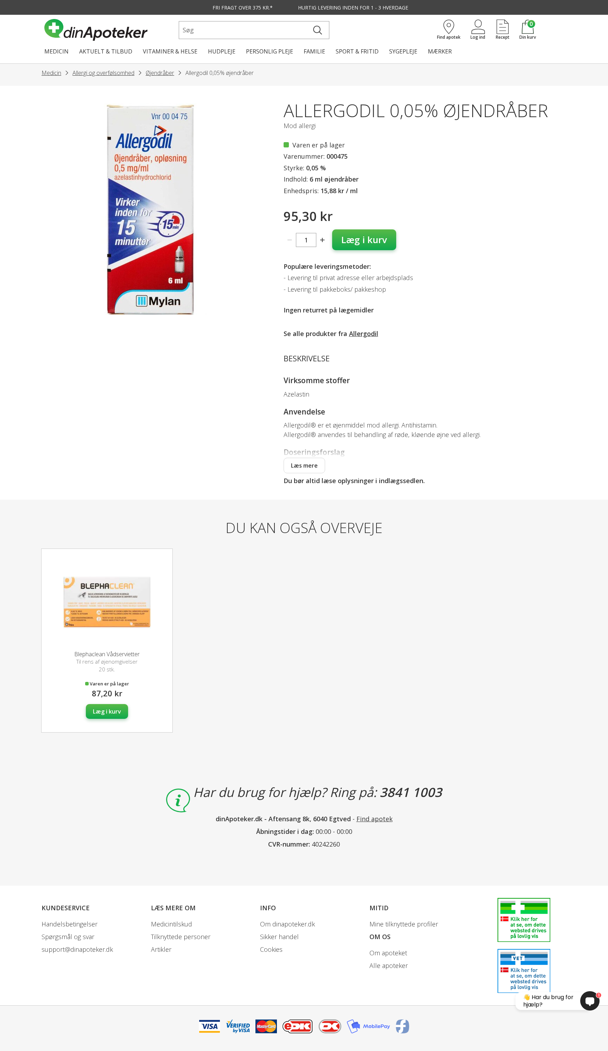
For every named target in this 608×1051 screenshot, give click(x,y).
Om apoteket (388, 953)
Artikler (161, 949)
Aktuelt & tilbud (105, 51)
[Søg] (317, 30)
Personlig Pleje (269, 51)
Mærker (440, 51)
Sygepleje (403, 51)
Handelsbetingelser (69, 924)
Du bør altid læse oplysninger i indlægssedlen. (354, 480)
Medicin (56, 51)
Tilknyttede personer (180, 936)
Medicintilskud (171, 924)
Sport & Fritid (357, 51)
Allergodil (363, 333)
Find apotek (374, 819)
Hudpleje (221, 51)
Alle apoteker (388, 965)
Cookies (271, 949)
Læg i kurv (364, 239)
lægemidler (356, 310)
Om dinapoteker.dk (287, 924)
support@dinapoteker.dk (77, 949)
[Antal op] (322, 240)
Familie (314, 51)
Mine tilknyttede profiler (403, 924)
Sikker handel (279, 936)
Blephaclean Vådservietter (107, 654)
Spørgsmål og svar (68, 936)
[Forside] (110, 30)
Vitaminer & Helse (170, 51)
